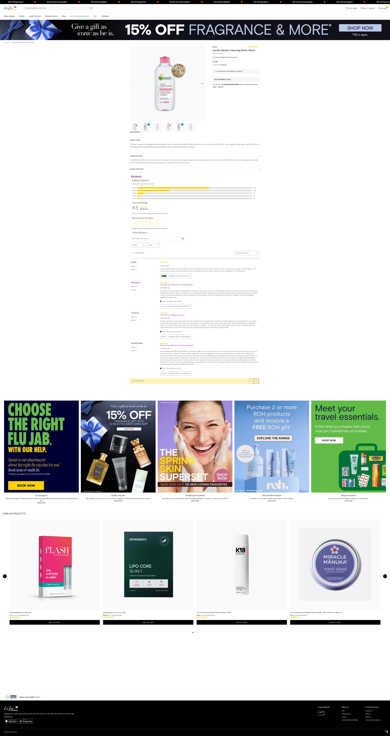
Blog (63, 16)
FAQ (343, 711)
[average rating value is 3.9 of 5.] (295, 617)
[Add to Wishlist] (203, 48)
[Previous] (5, 576)
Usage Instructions (136, 156)
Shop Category (9, 16)
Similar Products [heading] (14, 513)
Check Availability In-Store (222, 79)
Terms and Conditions (372, 720)
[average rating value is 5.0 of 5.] (202, 617)
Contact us (369, 711)
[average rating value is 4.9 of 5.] (15, 617)
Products (6, 42)
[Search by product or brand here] (91, 8)
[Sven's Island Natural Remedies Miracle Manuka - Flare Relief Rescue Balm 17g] (335, 565)
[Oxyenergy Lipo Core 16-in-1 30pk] (148, 565)
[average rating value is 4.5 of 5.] (253, 47)
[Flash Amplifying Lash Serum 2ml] (55, 565)
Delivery (368, 717)
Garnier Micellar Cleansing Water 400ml (23, 42)
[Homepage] (10, 8)
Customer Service (372, 707)
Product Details (135, 140)
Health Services (35, 16)
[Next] (202, 83)
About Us (345, 707)
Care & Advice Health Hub (79, 16)
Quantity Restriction (137, 169)
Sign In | (366, 8)
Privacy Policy (346, 714)
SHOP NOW (195, 501)
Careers (344, 717)
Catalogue (105, 16)
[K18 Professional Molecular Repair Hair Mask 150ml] (242, 565)
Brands (22, 16)
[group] (54, 572)
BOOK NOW (41, 502)
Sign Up (372, 8)
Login (214, 87)
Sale (95, 16)
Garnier (214, 47)
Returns (368, 714)
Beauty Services (51, 16)
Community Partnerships (350, 720)
